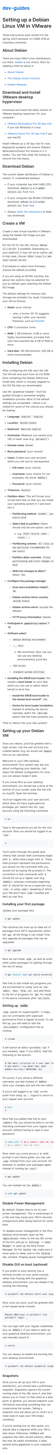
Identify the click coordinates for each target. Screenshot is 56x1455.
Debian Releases (17, 84)
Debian (19, 62)
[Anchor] (29, 50)
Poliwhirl (39, 321)
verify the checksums (29, 211)
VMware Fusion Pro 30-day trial (26, 133)
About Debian (15, 72)
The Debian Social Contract (23, 78)
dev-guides (16, 8)
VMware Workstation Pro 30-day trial (29, 123)
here (31, 191)
